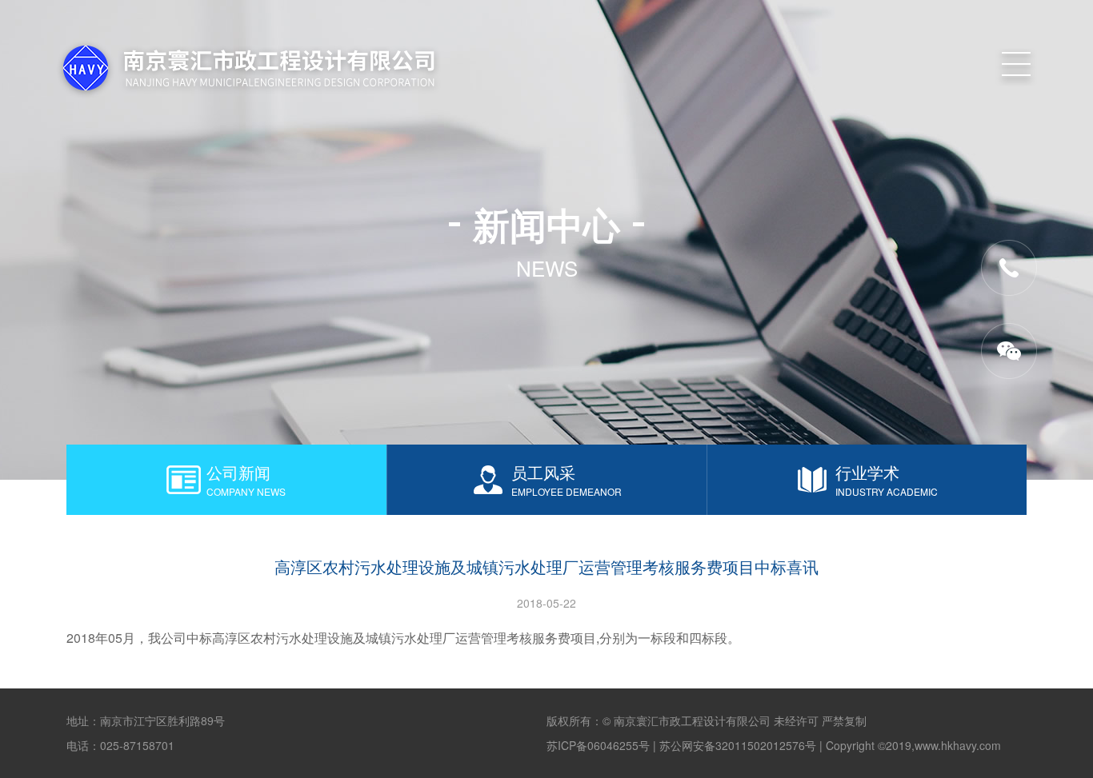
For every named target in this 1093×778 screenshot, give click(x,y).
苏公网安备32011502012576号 (737, 745)
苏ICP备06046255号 (598, 745)
